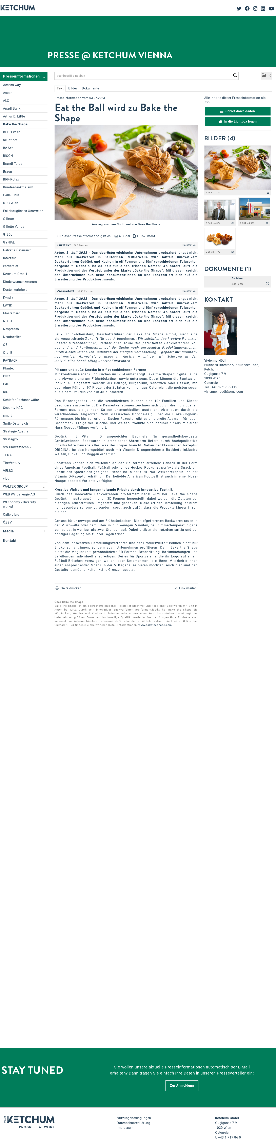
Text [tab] (60, 88)
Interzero (9, 258)
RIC (5, 392)
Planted (9, 368)
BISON (8, 156)
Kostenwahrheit (15, 290)
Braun (7, 171)
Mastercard (11, 313)
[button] (266, 76)
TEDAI (8, 455)
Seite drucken (71, 588)
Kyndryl (9, 297)
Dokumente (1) (227, 268)
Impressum (125, 1128)
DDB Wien (10, 203)
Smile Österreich (15, 423)
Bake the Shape (15, 124)
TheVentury (11, 463)
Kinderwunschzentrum (20, 282)
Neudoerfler (12, 337)
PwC (6, 376)
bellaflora (10, 140)
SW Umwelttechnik (17, 447)
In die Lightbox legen (240, 121)
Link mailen (188, 588)
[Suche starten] (235, 75)
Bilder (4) (220, 138)
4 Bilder (124, 236)
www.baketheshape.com (155, 624)
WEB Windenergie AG (19, 494)
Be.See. (8, 148)
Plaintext (187, 245)
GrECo (8, 234)
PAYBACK (10, 360)
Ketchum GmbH (15, 274)
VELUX (8, 471)
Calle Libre (11, 195)
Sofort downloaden (240, 111)
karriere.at (10, 266)
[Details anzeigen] (268, 192)
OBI (5, 345)
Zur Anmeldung (182, 1085)
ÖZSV (7, 522)
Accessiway (12, 85)
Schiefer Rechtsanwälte (21, 400)
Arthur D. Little (14, 116)
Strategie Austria (15, 431)
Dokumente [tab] (90, 88)
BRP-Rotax (11, 179)
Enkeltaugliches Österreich (23, 211)
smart (7, 416)
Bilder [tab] (72, 88)
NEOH (7, 321)
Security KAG (13, 408)
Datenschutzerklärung (133, 1123)
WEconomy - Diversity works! (19, 504)
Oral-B (7, 353)
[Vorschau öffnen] (126, 172)
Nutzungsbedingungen (134, 1118)
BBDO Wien (11, 132)
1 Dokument (146, 236)
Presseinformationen (21, 76)
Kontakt (10, 540)
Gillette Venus (13, 227)
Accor (7, 93)
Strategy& (10, 439)
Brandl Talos (12, 164)
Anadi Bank (11, 108)
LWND (7, 305)
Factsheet (237, 278)
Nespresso (11, 329)
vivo (6, 479)
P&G (6, 384)
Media (8, 531)
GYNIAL (9, 242)
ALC (6, 101)
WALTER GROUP (15, 486)
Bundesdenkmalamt (18, 187)
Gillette (8, 219)
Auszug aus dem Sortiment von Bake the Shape (126, 224)
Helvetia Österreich (17, 250)
